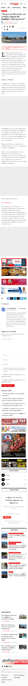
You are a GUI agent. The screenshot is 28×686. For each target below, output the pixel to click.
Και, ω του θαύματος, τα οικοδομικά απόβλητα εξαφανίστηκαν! (8, 647)
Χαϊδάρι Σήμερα (8, 22)
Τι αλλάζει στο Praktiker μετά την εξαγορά (17, 536)
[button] (2, 4)
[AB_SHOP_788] (14, 262)
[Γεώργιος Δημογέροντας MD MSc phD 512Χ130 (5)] (14, 290)
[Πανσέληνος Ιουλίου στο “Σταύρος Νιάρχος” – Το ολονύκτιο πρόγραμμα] (4, 574)
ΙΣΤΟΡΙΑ (19, 542)
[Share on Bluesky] (13, 26)
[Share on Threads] (10, 26)
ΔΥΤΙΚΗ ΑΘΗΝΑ (12, 542)
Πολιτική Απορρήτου (13, 522)
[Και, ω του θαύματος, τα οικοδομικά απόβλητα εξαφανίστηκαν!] (23, 647)
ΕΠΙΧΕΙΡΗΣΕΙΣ (12, 533)
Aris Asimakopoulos (6, 202)
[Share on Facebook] (4, 26)
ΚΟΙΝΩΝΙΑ (4, 11)
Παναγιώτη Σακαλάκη (22, 672)
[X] (4, 666)
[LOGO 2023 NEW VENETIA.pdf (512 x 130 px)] (14, 282)
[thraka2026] (14, 421)
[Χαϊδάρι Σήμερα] (14, 4)
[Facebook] (14, 475)
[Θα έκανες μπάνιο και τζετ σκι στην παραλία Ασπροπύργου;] (23, 626)
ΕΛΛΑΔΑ (11, 552)
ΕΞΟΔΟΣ (11, 572)
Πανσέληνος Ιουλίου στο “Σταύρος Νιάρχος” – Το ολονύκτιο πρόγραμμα (17, 574)
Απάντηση (23, 308)
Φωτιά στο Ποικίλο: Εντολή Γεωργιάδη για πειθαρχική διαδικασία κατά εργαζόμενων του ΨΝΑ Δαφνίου (17, 557)
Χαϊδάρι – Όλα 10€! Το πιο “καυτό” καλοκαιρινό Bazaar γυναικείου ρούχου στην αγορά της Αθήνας (17, 566)
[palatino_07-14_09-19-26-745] (14, 271)
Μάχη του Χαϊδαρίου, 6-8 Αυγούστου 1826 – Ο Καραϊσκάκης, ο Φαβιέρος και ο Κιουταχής (17, 547)
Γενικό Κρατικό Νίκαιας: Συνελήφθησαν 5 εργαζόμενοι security (9, 617)
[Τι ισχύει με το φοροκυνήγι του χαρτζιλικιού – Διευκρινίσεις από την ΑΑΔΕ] (23, 636)
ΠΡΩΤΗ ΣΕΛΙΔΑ (20, 533)
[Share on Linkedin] (14, 298)
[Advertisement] (14, 111)
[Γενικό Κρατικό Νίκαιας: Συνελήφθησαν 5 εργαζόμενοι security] (23, 616)
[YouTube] (6, 666)
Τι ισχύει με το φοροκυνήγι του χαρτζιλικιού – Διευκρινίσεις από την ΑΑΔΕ (9, 637)
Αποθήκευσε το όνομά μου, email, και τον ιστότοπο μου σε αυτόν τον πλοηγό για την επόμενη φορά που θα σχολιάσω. (14, 369)
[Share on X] (7, 26)
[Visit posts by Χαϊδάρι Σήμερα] (2, 22)
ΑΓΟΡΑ (10, 563)
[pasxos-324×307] (13, 445)
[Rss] (11, 666)
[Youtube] (14, 484)
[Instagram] (14, 479)
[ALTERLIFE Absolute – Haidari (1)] (14, 463)
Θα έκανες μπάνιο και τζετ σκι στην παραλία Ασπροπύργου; (8, 626)
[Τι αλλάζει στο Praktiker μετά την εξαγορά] (4, 536)
